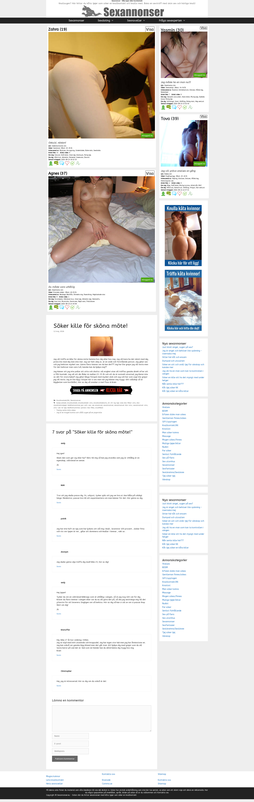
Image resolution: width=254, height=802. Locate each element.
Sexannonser (76, 20)
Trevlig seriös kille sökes (66, 410)
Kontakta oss (108, 774)
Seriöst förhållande (171, 454)
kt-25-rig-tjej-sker (115, 403)
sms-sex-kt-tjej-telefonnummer (67, 408)
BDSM (165, 411)
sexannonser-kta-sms (123, 405)
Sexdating (104, 20)
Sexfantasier (168, 468)
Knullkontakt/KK (63, 400)
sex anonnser (97, 405)
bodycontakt (61, 403)
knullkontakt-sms (85, 403)
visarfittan (99, 408)
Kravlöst (166, 429)
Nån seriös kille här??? (173, 384)
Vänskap (166, 479)
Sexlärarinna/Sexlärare (173, 472)
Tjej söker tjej (168, 476)
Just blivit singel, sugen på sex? (177, 347)
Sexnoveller (134, 20)
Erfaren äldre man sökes (174, 414)
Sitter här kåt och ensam (174, 357)
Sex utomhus (168, 461)
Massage (166, 436)
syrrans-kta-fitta (87, 408)
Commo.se (107, 783)
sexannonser (108, 405)
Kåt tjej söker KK (170, 387)
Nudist (165, 447)
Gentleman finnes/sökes (174, 418)
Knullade (106, 780)
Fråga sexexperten (170, 20)
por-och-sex (86, 405)
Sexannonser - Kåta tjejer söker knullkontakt (127, 1)
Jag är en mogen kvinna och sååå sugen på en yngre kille (79, 413)
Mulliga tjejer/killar (171, 443)
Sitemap (162, 774)
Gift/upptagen (169, 421)
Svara (59, 469)
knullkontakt (72, 403)
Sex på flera (168, 458)
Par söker (166, 450)
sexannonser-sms (140, 405)
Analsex (166, 407)
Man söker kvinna (170, 432)
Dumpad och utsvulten (173, 361)
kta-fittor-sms (130, 403)
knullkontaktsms (100, 403)
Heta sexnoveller (54, 783)
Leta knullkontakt (55, 780)
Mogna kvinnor (53, 776)
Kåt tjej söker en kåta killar (175, 391)
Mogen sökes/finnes (172, 440)
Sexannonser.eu (63, 795)
